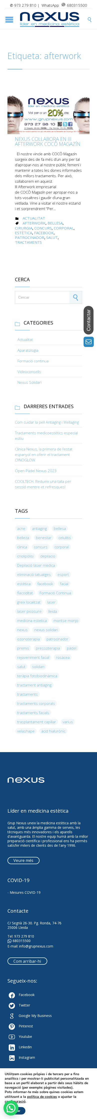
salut (52, 237)
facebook (44, 232)
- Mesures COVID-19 (24, 892)
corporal (64, 227)
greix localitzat (29, 602)
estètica (23, 232)
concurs (43, 227)
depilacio (47, 556)
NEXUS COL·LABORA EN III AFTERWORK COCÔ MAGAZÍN (47, 141)
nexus (22, 629)
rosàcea (63, 657)
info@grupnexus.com (36, 946)
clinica (22, 546)
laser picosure (29, 611)
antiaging (39, 528)
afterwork (34, 223)
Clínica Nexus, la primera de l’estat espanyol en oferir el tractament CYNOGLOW (43, 454)
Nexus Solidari (29, 382)
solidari (38, 666)
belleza (23, 537)
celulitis (64, 537)
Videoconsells (29, 371)
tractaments (28, 242)
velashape (26, 730)
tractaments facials (33, 712)
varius (68, 721)
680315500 (22, 941)
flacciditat (25, 592)
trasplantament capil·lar (36, 721)
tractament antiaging (34, 684)
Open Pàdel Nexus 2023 (36, 470)
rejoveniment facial (33, 657)
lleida (52, 611)
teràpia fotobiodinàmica (37, 675)
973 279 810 (25, 5)
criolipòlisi (25, 556)
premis (23, 648)
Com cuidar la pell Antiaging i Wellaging (47, 422)
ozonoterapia (28, 638)
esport (63, 574)
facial (64, 583)
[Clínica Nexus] (53, 19)
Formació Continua (55, 592)
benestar (43, 537)
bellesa (55, 223)
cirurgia (23, 227)
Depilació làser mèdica (36, 565)
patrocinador (29, 237)
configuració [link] (15, 1101)
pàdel (71, 648)
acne (21, 528)
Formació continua (32, 360)
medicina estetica (32, 620)
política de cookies (42, 1096)
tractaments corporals (36, 703)
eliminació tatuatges (34, 574)
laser (51, 602)
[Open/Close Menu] (10, 19)
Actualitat (34, 218)
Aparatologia (27, 350)
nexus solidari (46, 629)
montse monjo (65, 620)
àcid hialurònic (53, 730)
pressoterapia (48, 648)
